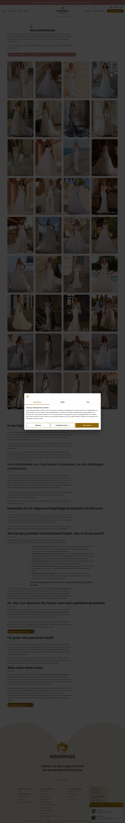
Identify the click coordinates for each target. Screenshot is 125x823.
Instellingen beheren (62, 425)
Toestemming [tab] (37, 402)
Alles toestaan (87, 425)
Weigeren (38, 425)
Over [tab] (88, 402)
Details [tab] (62, 402)
